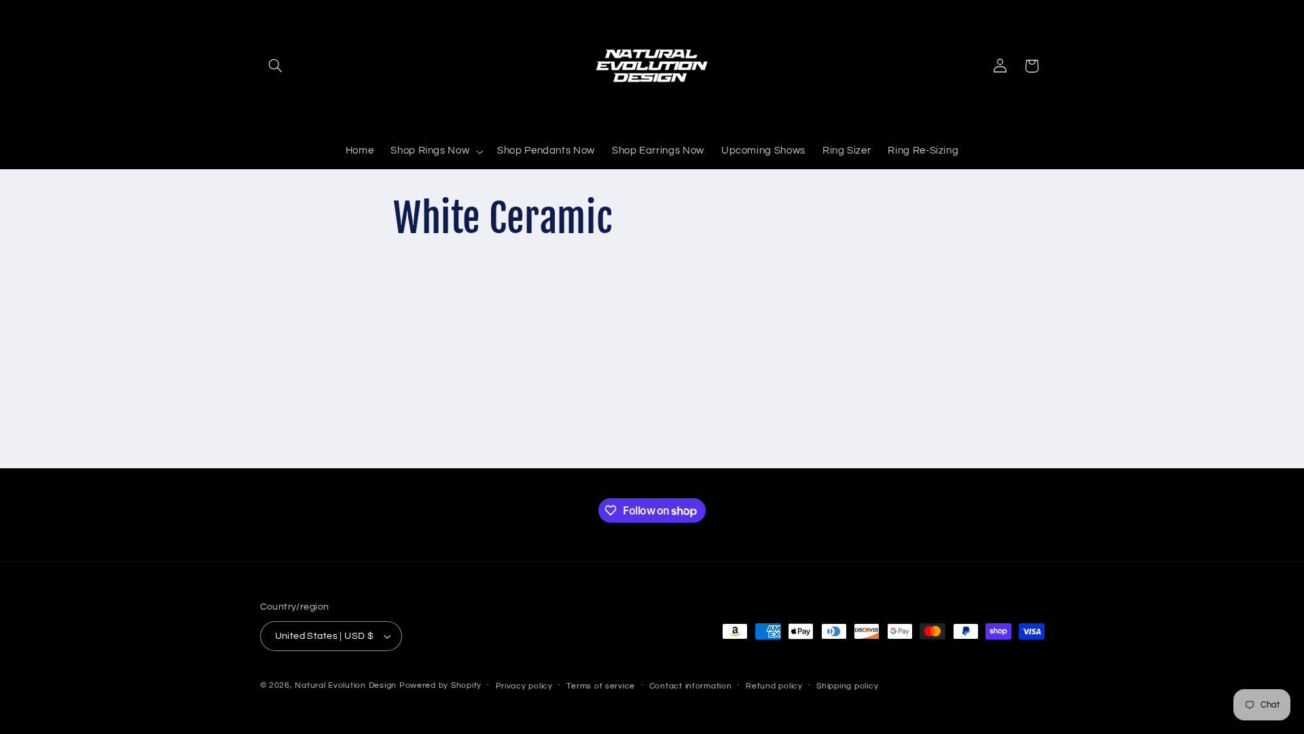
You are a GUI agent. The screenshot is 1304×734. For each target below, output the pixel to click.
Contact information (690, 686)
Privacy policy (524, 686)
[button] (275, 66)
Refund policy (774, 686)
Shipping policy (847, 686)
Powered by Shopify (440, 685)
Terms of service (600, 686)
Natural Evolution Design (347, 685)
